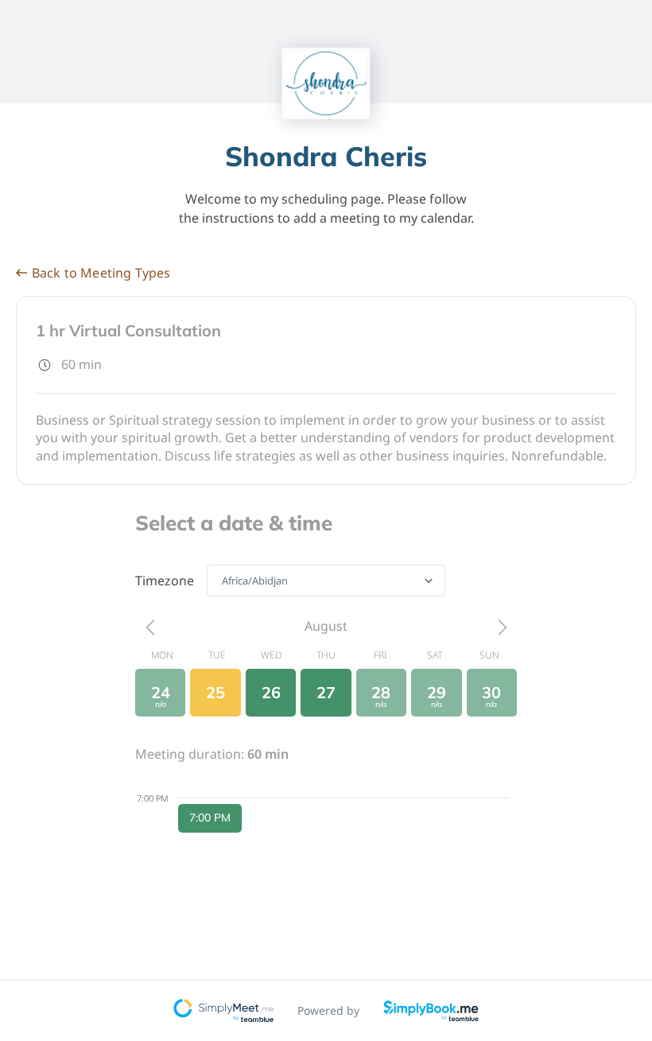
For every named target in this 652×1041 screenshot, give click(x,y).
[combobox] (223, 580)
